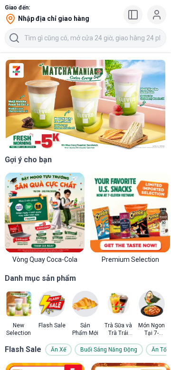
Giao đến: (17, 7)
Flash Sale (23, 349)
